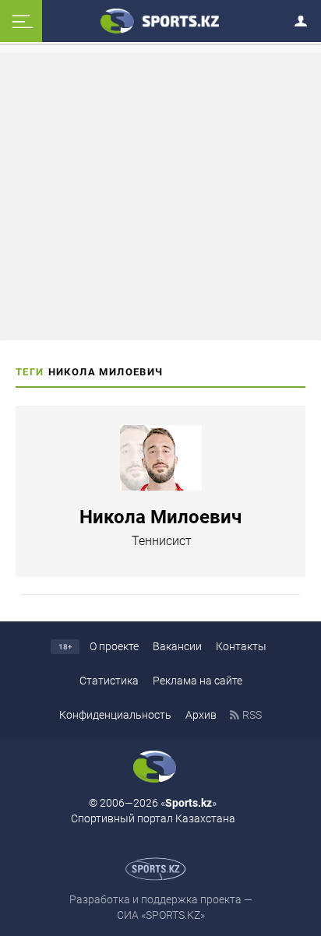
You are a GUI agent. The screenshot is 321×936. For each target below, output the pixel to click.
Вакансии (177, 646)
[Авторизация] (305, 18)
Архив (201, 715)
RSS (252, 715)
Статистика (109, 680)
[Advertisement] (160, 195)
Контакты (241, 646)
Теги (30, 372)
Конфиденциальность (115, 715)
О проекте (114, 646)
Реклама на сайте (197, 680)
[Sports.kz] (160, 20)
